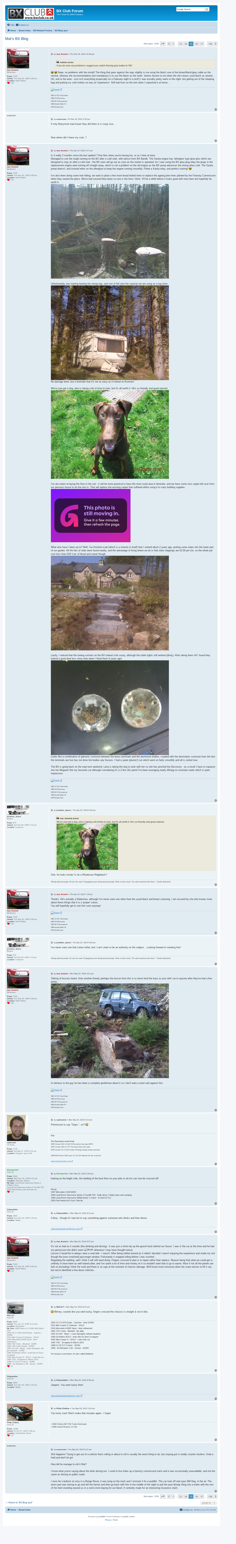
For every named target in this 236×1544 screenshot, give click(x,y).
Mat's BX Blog (16, 39)
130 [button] (210, 43)
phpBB (102, 1517)
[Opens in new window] (56, 89)
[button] (163, 44)
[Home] (31, 13)
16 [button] (196, 43)
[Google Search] (206, 9)
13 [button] (180, 43)
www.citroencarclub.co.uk (61, 1161)
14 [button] (185, 43)
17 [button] (201, 43)
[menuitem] (10, 25)
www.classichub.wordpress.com (65, 1229)
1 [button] (173, 43)
